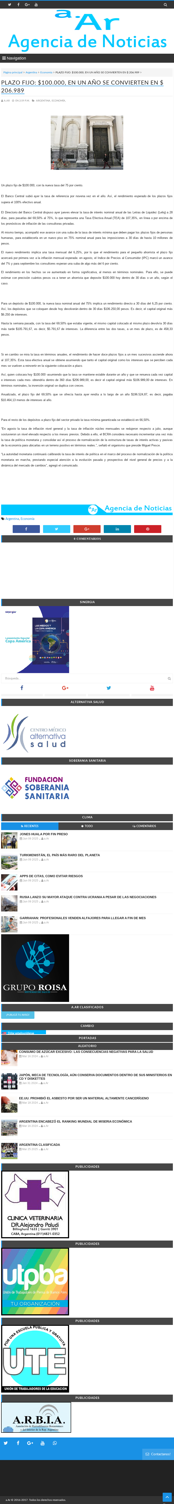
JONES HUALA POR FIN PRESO (44, 834)
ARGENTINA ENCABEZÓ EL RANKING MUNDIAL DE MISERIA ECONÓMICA (75, 1121)
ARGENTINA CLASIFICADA (39, 1144)
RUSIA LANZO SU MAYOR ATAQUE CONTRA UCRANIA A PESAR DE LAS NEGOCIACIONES (88, 897)
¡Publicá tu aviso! (17, 1015)
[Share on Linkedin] (117, 529)
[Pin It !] (147, 529)
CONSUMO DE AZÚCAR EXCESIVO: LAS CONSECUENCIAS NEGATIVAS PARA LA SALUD (86, 1052)
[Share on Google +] (87, 529)
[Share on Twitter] (56, 529)
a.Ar (8, 1500)
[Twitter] (109, 689)
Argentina (31, 72)
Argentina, (43, 100)
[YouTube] (152, 689)
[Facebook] (22, 689)
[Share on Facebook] (26, 529)
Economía (46, 72)
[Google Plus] (65, 689)
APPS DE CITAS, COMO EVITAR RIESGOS (51, 876)
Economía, (59, 100)
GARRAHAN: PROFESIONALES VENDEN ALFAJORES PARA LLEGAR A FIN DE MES (83, 918)
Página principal (12, 72)
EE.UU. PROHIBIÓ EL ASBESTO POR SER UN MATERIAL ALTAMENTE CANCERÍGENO (84, 1098)
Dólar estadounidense (21, 1033)
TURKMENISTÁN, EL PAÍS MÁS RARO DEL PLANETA (60, 855)
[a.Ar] (87, 20)
